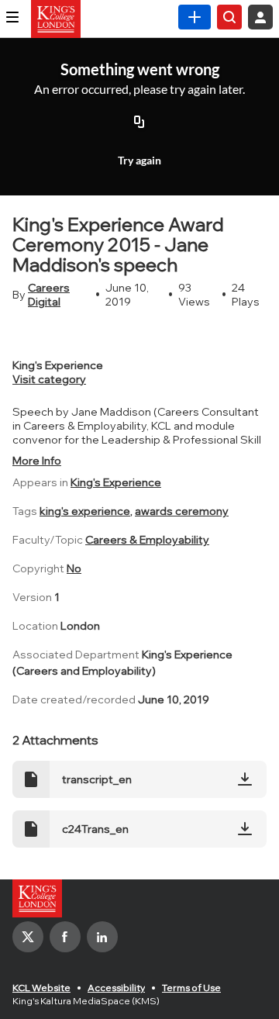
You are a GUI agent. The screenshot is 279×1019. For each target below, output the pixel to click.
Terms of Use (191, 987)
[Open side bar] (12, 17)
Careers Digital (49, 295)
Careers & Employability (147, 540)
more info (36, 461)
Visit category (49, 379)
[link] (194, 17)
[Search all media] (229, 17)
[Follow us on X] (27, 936)
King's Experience (116, 482)
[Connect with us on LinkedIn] (102, 936)
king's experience (85, 511)
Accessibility (116, 987)
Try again (139, 160)
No (74, 568)
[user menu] (260, 17)
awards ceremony (182, 511)
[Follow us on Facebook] (65, 936)
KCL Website (41, 987)
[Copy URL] (139, 122)
